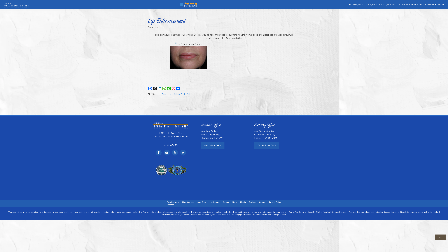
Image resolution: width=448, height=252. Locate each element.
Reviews (430, 5)
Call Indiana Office (212, 145)
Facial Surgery (355, 5)
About (413, 5)
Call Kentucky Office (267, 145)
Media (421, 5)
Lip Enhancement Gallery (169, 94)
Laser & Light (383, 5)
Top (440, 237)
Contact (440, 5)
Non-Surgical (369, 5)
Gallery (405, 5)
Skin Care (396, 5)
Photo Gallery (187, 94)
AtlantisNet (226, 215)
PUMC (214, 215)
